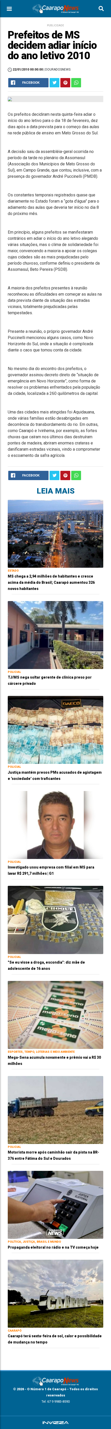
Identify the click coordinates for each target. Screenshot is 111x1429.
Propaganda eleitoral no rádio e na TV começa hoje (53, 1247)
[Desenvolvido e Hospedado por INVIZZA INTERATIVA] (55, 1422)
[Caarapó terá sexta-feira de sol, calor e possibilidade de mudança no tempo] (55, 1293)
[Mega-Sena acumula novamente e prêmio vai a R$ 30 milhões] (55, 1014)
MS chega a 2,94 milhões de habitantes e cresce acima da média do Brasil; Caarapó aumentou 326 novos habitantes (51, 582)
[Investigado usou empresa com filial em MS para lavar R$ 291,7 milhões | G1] (55, 824)
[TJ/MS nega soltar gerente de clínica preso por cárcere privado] (55, 634)
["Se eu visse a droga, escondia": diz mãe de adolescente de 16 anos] (55, 919)
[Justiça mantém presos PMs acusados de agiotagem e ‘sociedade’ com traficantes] (55, 729)
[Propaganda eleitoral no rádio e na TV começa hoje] (55, 1204)
